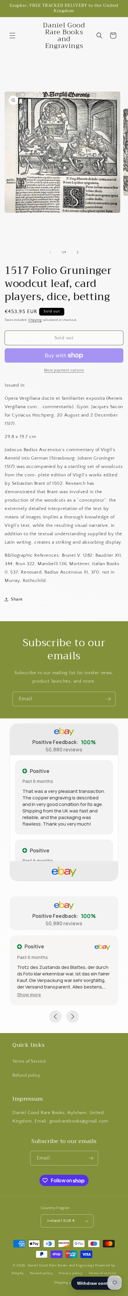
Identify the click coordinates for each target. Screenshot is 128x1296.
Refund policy (26, 1075)
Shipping (35, 320)
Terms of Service (29, 1061)
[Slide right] (78, 252)
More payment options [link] (64, 370)
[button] (12, 35)
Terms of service (103, 1273)
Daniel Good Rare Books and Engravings (61, 1265)
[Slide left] (50, 252)
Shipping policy (67, 1282)
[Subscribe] (108, 699)
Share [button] (17, 599)
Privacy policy (71, 1273)
